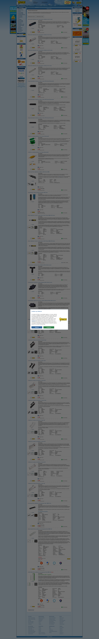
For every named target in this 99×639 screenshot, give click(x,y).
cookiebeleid (34, 320)
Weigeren (37, 327)
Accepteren (49, 327)
